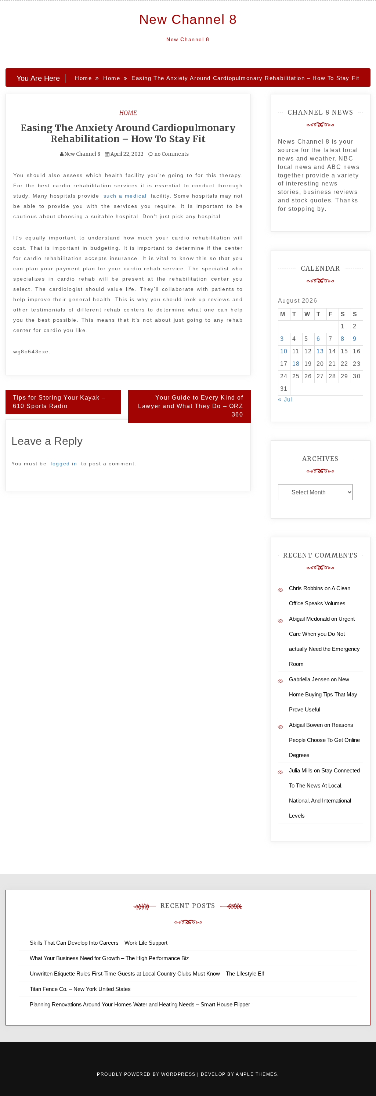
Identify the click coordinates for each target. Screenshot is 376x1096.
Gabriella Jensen (309, 679)
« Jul (285, 399)
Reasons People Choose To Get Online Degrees (324, 740)
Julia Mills (300, 770)
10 (284, 351)
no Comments (171, 154)
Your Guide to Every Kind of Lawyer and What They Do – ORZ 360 (190, 406)
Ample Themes (256, 1074)
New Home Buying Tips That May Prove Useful (323, 694)
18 (296, 364)
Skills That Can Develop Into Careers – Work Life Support (98, 943)
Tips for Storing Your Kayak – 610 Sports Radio (59, 401)
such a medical (125, 196)
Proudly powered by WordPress (147, 1074)
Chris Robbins (306, 588)
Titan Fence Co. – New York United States (80, 989)
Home (128, 112)
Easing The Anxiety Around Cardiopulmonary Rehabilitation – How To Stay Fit (128, 133)
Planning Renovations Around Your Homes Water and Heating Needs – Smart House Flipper (140, 1004)
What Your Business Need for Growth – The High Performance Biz (109, 958)
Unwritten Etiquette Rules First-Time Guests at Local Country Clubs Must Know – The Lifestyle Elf (147, 973)
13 (320, 351)
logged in (64, 463)
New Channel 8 (188, 19)
